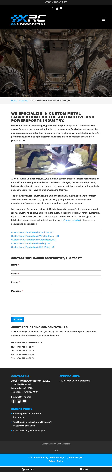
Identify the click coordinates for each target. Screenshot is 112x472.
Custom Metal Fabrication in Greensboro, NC (33, 240)
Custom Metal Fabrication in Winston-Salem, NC (35, 236)
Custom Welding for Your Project (29, 430)
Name (15, 265)
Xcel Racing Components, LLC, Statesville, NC (59, 457)
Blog (56, 450)
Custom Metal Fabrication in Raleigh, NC (31, 243)
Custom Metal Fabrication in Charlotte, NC (32, 232)
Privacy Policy (56, 461)
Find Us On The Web (21, 397)
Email (15, 273)
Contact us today (71, 220)
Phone (15, 282)
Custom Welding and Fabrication (56, 444)
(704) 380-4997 (56, 2)
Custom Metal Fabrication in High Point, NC (32, 247)
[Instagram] (57, 8)
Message (17, 291)
